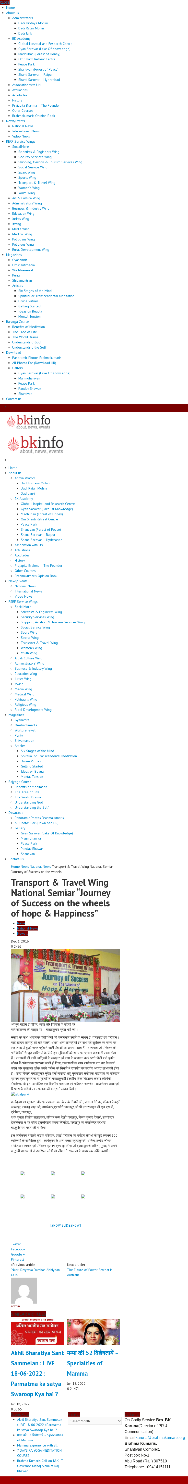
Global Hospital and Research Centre (45, 43)
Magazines (14, 254)
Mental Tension (29, 316)
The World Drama (25, 337)
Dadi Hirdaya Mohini (33, 23)
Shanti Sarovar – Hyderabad (39, 79)
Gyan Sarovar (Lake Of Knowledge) (44, 49)
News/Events (15, 121)
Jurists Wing (20, 218)
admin (15, 1306)
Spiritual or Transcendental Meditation (46, 296)
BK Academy (21, 38)
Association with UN (26, 85)
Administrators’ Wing (27, 203)
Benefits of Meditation (28, 327)
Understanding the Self (29, 347)
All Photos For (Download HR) (34, 363)
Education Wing (23, 213)
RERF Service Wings (20, 141)
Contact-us (13, 399)
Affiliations (20, 90)
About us (12, 13)
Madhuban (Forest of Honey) (39, 54)
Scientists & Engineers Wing (38, 152)
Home (15, 866)
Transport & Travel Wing (36, 182)
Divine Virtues (28, 301)
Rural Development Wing (30, 249)
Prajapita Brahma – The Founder (36, 105)
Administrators (22, 18)
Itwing (16, 224)
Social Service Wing (32, 167)
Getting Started (29, 306)
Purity (16, 275)
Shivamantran (22, 280)
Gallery (17, 368)
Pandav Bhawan (29, 388)
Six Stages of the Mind (35, 291)
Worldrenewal (22, 270)
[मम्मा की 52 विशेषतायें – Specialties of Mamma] (93, 1332)
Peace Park (26, 64)
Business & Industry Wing (30, 208)
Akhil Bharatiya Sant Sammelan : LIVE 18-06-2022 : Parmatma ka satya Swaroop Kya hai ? (37, 1373)
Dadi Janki (25, 33)
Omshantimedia (23, 265)
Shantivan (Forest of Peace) (38, 69)
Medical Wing (22, 234)
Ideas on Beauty (30, 311)
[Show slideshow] (65, 1225)
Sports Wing (27, 177)
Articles (17, 285)
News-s (22, 933)
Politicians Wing (23, 239)
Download (13, 352)
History (17, 100)
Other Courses (22, 110)
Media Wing (21, 229)
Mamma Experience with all (37, 1445)
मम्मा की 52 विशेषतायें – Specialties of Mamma (92, 1363)
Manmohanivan (29, 378)
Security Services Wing (35, 157)
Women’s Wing (29, 188)
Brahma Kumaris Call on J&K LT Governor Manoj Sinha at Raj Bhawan (40, 1466)
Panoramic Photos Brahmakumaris (36, 357)
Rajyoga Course (17, 321)
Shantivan (25, 393)
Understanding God (26, 342)
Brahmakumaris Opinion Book (33, 115)
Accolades (19, 95)
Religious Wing (23, 244)
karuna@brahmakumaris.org (160, 1437)
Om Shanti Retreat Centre (37, 59)
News (25, 866)
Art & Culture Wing (26, 198)
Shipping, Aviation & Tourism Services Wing (50, 162)
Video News (21, 136)
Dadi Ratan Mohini (31, 28)
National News (22, 126)
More (20, 146)
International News (26, 131)
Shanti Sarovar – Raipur (35, 74)
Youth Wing (26, 193)
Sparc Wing (26, 172)
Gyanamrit (19, 260)
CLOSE (5, 2)
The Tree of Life (24, 332)
